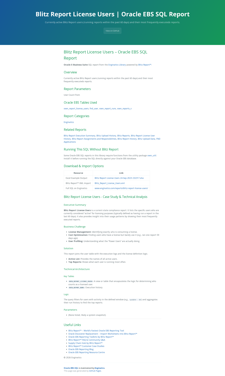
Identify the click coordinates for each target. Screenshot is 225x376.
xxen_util (151, 155)
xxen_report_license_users (76, 108)
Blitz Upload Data (146, 138)
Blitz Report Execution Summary (79, 135)
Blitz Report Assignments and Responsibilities (94, 138)
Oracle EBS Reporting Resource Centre (86, 352)
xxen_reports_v (124, 108)
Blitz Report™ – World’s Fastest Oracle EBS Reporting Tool (96, 330)
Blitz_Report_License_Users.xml (110, 183)
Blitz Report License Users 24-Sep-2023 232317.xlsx (119, 178)
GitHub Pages (95, 371)
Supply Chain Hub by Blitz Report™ (85, 343)
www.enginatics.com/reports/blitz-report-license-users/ (121, 188)
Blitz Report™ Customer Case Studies (86, 346)
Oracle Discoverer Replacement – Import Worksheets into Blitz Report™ (102, 333)
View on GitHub (112, 30)
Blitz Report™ (144, 64)
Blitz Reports (123, 135)
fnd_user (94, 108)
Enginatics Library (117, 64)
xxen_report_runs (107, 108)
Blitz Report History (127, 138)
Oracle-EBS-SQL (71, 368)
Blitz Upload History (106, 135)
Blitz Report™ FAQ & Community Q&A (86, 339)
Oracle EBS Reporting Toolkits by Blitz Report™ (91, 336)
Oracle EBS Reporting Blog (81, 349)
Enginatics (69, 122)
